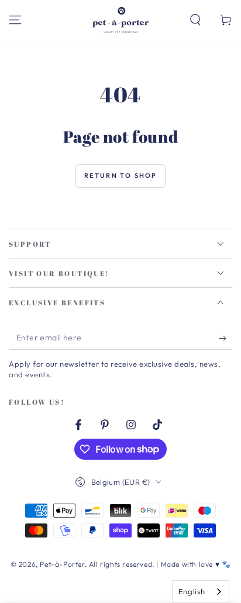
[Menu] (15, 20)
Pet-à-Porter (62, 564)
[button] (195, 20)
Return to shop (120, 175)
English (191, 591)
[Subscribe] (225, 338)
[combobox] (200, 591)
